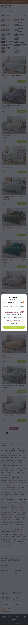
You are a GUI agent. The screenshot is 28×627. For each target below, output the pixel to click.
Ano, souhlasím (14, 327)
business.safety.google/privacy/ (14, 320)
